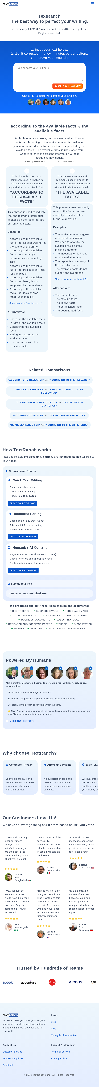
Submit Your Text (20, 583)
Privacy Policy (59, 1058)
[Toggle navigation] (92, 3)
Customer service (12, 1051)
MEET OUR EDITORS (21, 721)
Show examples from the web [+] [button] (25, 303)
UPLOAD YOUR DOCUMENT (23, 537)
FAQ (53, 1028)
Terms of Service (60, 1051)
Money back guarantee (64, 1035)
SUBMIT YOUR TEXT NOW (68, 86)
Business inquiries (13, 1058)
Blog (53, 1022)
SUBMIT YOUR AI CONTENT (23, 570)
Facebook (8, 1065)
